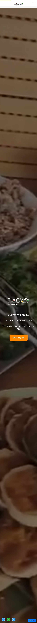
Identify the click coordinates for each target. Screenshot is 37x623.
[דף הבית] (18, 4)
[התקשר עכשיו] (13, 619)
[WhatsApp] (8, 619)
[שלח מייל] (3, 619)
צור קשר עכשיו (18, 337)
